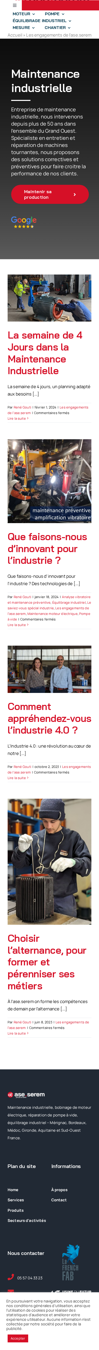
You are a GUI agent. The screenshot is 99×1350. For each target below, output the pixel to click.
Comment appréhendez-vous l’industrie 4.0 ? (49, 718)
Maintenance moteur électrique (52, 613)
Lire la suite (17, 418)
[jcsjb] (24, 219)
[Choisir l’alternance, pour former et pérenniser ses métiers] (49, 862)
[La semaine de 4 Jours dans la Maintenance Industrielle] (49, 298)
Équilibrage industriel (69, 602)
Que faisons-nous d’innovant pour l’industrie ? (47, 548)
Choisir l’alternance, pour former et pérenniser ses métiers (47, 962)
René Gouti (22, 407)
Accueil (15, 35)
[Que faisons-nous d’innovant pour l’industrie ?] (49, 481)
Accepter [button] (18, 1338)
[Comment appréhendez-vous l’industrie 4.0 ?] (49, 669)
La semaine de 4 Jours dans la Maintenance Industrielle (45, 353)
